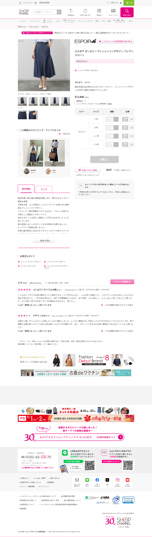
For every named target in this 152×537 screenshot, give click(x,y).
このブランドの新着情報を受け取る (117, 41)
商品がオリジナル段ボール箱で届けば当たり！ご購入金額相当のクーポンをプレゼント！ (92, 33)
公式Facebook (97, 485)
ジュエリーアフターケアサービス (55, 267)
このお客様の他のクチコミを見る (118, 305)
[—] (112, 119)
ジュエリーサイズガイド (56, 262)
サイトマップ (44, 486)
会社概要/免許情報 (68, 496)
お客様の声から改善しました (30, 482)
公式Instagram (117, 485)
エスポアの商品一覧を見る (88, 70)
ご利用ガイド (125, 192)
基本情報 (26, 189)
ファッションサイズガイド (31, 262)
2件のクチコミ (82, 61)
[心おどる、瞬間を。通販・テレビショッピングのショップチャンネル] (24, 11)
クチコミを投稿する (122, 282)
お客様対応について (27, 504)
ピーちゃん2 (69, 290)
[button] (128, 500)
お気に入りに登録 (89, 170)
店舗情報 (50, 482)
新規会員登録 (44, 3)
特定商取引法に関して (28, 500)
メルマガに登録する (77, 485)
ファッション (34, 26)
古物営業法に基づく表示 (50, 500)
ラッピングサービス (28, 266)
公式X (107, 485)
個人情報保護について (72, 500)
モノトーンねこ (58, 316)
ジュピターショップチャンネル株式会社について (38, 496)
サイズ (44, 189)
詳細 (109, 104)
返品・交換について (123, 170)
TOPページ (22, 26)
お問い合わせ (54, 478)
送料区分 (79, 101)
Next (68, 154)
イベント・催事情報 (27, 486)
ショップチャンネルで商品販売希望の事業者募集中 (58, 504)
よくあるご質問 (39, 478)
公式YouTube (127, 485)
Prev (20, 154)
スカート (45, 26)
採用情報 (23, 509)
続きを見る (45, 241)
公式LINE (87, 485)
